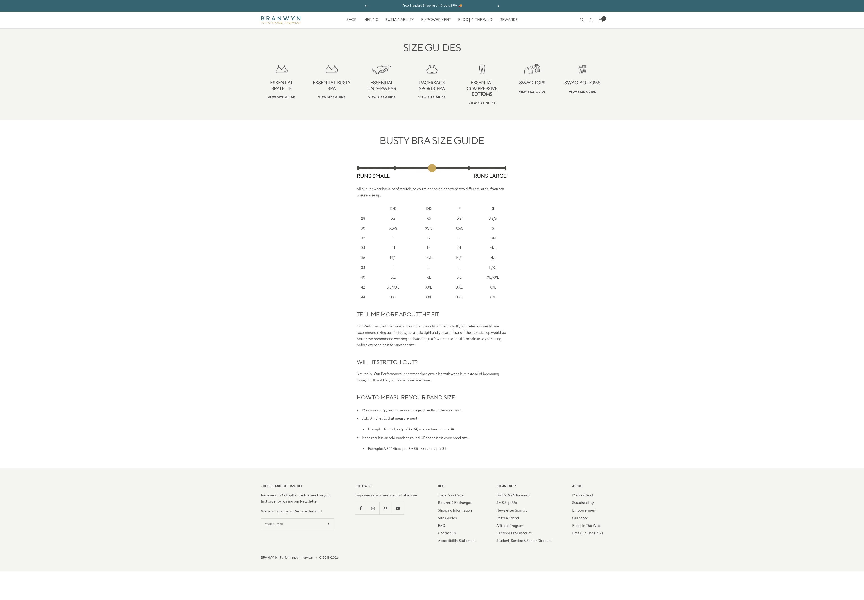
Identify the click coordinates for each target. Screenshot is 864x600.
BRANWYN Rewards (513, 495)
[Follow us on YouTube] (398, 508)
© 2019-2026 (329, 558)
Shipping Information (455, 510)
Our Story (580, 518)
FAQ (441, 525)
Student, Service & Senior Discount (524, 541)
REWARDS (509, 20)
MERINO (371, 20)
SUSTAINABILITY (400, 20)
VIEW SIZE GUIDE (432, 97)
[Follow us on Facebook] (361, 508)
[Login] (591, 20)
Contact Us (447, 533)
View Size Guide (281, 97)
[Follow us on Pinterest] (385, 508)
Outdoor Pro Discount (514, 533)
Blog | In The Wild (586, 525)
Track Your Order (451, 495)
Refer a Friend (507, 518)
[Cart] (600, 20)
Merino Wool (582, 495)
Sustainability (583, 503)
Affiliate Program (509, 525)
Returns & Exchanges (455, 503)
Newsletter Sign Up (512, 510)
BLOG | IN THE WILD (475, 20)
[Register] (328, 524)
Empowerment (584, 510)
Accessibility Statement (457, 541)
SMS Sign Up (506, 503)
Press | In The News (587, 533)
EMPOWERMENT (436, 20)
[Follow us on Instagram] (373, 508)
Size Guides (447, 518)
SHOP (351, 20)
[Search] (582, 20)
